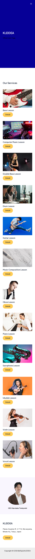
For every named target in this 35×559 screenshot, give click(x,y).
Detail (7, 114)
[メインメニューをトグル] (31, 4)
